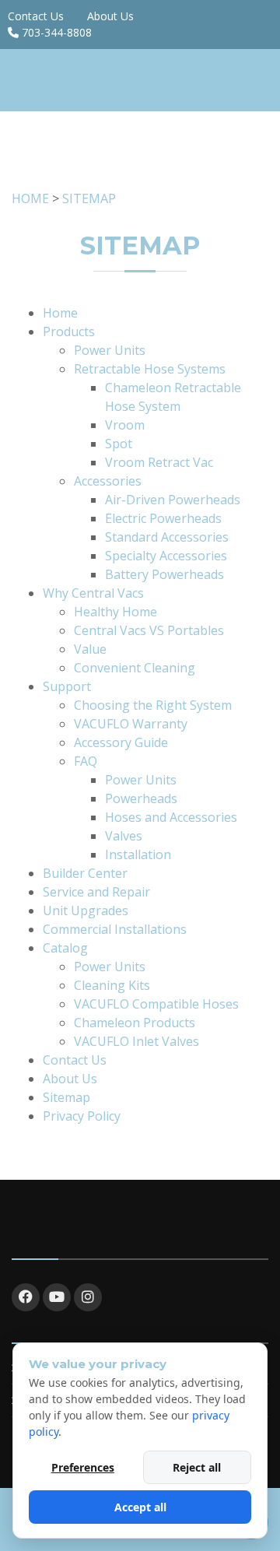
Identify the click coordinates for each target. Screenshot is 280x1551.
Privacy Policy (82, 1116)
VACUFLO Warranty (130, 723)
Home (60, 312)
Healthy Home (115, 611)
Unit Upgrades (85, 910)
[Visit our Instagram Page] (88, 1297)
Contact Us (36, 16)
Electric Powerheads (163, 518)
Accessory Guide (121, 742)
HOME (30, 198)
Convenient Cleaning (134, 667)
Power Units (109, 350)
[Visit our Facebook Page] (26, 1297)
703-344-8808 (57, 32)
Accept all (140, 1507)
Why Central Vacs (93, 593)
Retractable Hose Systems (150, 368)
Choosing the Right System (153, 705)
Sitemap (66, 1097)
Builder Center (85, 873)
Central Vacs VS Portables (149, 630)
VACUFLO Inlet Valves (136, 1041)
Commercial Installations (115, 929)
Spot (118, 443)
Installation (138, 854)
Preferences (82, 1467)
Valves (123, 835)
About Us (110, 16)
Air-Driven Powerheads (172, 499)
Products (69, 331)
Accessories (108, 481)
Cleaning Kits (112, 985)
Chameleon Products (134, 1022)
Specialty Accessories (166, 555)
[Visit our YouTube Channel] (57, 1297)
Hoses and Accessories (171, 817)
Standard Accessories (167, 537)
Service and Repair (96, 891)
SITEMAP (89, 198)
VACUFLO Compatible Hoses (156, 1003)
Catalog (65, 947)
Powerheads (141, 798)
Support (67, 686)
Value (90, 649)
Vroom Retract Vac (159, 462)
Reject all (197, 1467)
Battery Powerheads (164, 574)
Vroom (125, 424)
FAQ (85, 761)
